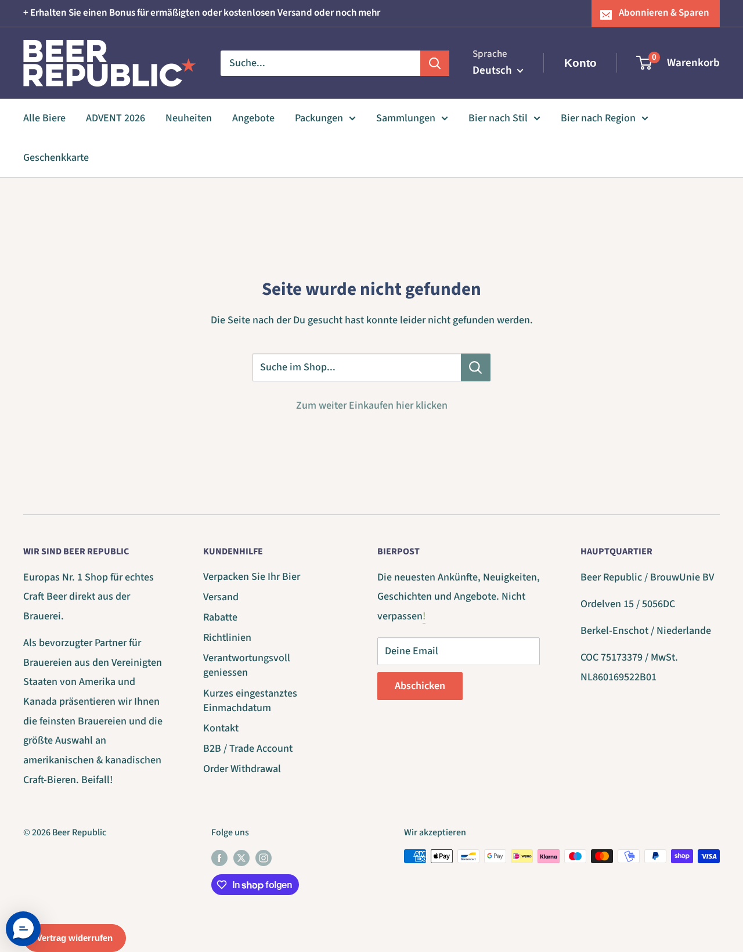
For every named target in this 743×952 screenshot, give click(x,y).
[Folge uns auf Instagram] (263, 858)
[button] (23, 928)
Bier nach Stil (498, 118)
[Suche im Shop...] (475, 367)
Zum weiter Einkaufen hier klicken (372, 405)
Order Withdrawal (242, 769)
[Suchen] (434, 62)
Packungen (319, 118)
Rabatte (220, 617)
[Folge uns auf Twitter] (241, 858)
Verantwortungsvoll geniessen (246, 665)
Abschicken (420, 686)
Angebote (253, 118)
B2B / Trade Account (248, 748)
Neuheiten (188, 118)
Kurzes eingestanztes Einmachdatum (250, 700)
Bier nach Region (598, 118)
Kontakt (221, 728)
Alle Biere (44, 118)
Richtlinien (227, 637)
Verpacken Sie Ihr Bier (251, 576)
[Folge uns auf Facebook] (219, 858)
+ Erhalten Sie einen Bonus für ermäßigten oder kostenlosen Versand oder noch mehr (201, 13)
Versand (221, 597)
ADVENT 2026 (115, 118)
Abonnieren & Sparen (664, 13)
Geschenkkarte (56, 157)
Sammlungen (405, 118)
